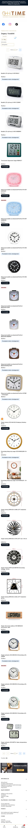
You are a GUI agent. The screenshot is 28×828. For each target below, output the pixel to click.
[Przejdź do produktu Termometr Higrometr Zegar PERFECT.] (14, 150)
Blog (2, 797)
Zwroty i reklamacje (6, 806)
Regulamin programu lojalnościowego (11, 785)
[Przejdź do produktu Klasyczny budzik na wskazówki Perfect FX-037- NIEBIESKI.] (14, 208)
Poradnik (3, 795)
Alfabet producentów (6, 793)
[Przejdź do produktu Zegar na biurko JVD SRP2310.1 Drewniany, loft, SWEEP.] (14, 703)
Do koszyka (5, 166)
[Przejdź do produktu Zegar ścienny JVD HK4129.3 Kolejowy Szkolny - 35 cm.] (14, 412)
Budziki (4, 36)
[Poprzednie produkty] (7, 753)
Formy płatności (5, 803)
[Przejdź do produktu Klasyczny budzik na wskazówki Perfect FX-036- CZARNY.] (14, 266)
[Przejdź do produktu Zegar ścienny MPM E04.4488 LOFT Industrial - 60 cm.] (14, 499)
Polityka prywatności (6, 786)
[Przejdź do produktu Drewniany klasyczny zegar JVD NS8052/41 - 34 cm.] (14, 470)
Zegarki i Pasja (4, 796)
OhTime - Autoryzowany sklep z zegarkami (9, 30)
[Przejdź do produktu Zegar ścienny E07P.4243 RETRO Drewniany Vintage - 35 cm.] (14, 557)
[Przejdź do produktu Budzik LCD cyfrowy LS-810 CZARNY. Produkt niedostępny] (14, 92)
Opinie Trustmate (5, 821)
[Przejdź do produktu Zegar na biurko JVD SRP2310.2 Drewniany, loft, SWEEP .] (14, 673)
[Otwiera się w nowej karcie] (3, 24)
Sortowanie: (3, 42)
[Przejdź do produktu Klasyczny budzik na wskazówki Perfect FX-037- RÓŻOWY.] (14, 179)
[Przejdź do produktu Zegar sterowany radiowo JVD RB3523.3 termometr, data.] (14, 615)
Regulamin (4, 787)
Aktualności (4, 782)
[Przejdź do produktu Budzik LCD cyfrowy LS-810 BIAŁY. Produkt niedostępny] (14, 63)
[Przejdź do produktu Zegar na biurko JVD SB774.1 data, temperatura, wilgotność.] (14, 732)
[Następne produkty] (20, 753)
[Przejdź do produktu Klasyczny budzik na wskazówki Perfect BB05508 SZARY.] (14, 295)
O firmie (3, 819)
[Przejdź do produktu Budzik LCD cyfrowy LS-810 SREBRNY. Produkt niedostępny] (14, 121)
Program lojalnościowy (7, 783)
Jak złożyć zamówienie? (7, 813)
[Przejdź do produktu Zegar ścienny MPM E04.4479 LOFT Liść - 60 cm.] (14, 528)
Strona (11, 49)
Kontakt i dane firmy (6, 822)
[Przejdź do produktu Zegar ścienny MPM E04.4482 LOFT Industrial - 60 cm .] (14, 586)
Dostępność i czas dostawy (8, 805)
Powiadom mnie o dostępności (10, 79)
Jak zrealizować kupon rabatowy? (10, 812)
